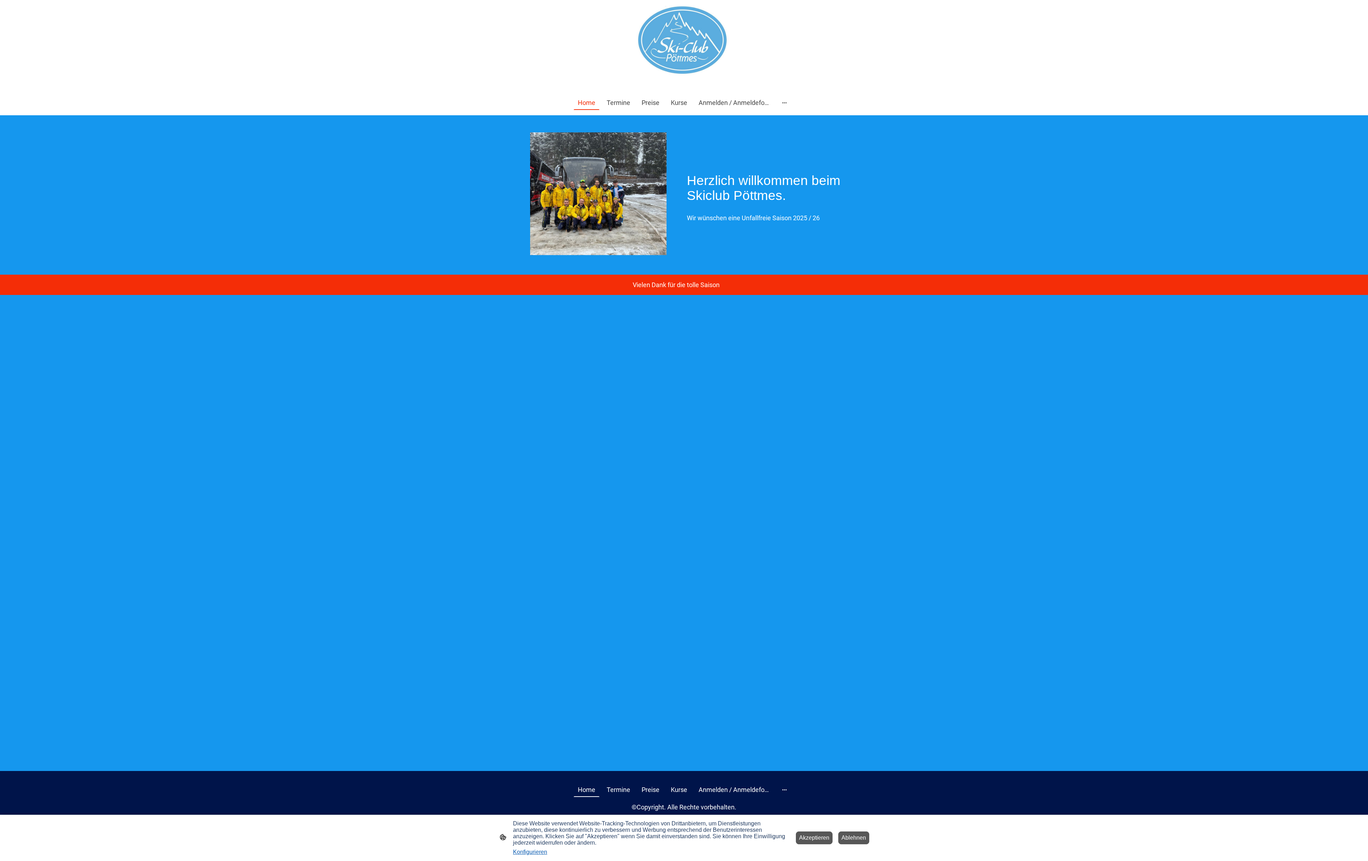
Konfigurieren (530, 852)
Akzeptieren (814, 838)
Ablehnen (853, 838)
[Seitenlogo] (684, 44)
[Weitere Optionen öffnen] (784, 102)
